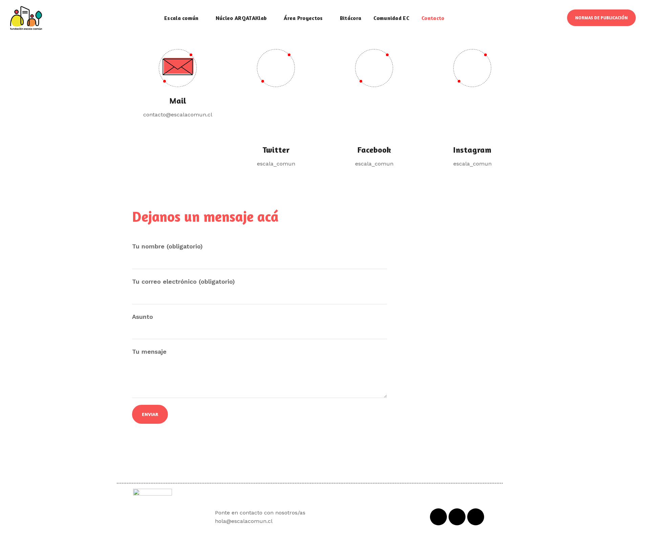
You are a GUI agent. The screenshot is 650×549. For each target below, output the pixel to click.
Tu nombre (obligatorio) (167, 246)
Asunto (142, 316)
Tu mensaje (149, 351)
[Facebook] (438, 516)
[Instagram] (475, 516)
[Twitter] (457, 516)
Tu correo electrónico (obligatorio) (183, 281)
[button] (601, 17)
